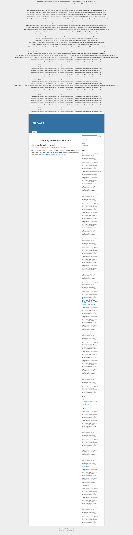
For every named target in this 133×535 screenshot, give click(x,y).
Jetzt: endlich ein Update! (43, 145)
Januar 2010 (85, 427)
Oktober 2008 (85, 524)
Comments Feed (70, 530)
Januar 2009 (85, 466)
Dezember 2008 (85, 485)
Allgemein (84, 141)
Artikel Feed (61, 530)
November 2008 (85, 504)
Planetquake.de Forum (87, 403)
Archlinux (84, 398)
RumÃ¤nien (84, 146)
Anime (83, 143)
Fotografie (56, 147)
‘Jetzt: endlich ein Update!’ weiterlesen (56, 154)
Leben (97, 301)
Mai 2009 (84, 447)
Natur (84, 302)
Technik (84, 304)
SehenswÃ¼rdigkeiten (92, 303)
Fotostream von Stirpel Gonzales (89, 401)
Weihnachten (90, 304)
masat (43, 147)
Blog (34, 132)
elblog (83, 399)
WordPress (67, 528)
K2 (73, 528)
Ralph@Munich (85, 404)
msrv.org (38, 122)
